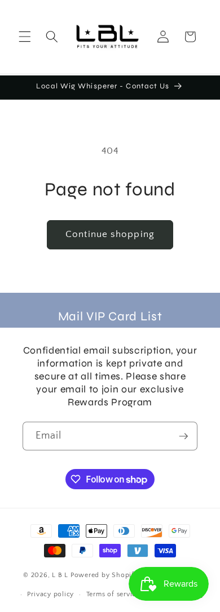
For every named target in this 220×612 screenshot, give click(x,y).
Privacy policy (50, 594)
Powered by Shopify (104, 575)
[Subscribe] (183, 436)
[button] (24, 36)
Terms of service (113, 594)
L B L (61, 575)
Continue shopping (110, 234)
